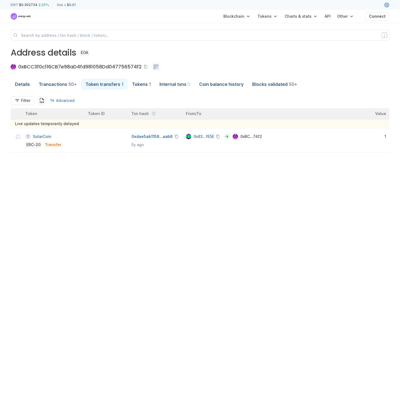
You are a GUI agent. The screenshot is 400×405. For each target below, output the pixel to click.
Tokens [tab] (141, 84)
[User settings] (386, 5)
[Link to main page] (21, 16)
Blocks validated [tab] (274, 84)
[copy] (146, 66)
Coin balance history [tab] (221, 84)
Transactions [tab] (58, 84)
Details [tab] (22, 84)
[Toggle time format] (153, 113)
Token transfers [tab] (104, 84)
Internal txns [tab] (174, 84)
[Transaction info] (18, 137)
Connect (377, 16)
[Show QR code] (156, 66)
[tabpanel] (200, 124)
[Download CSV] (42, 100)
